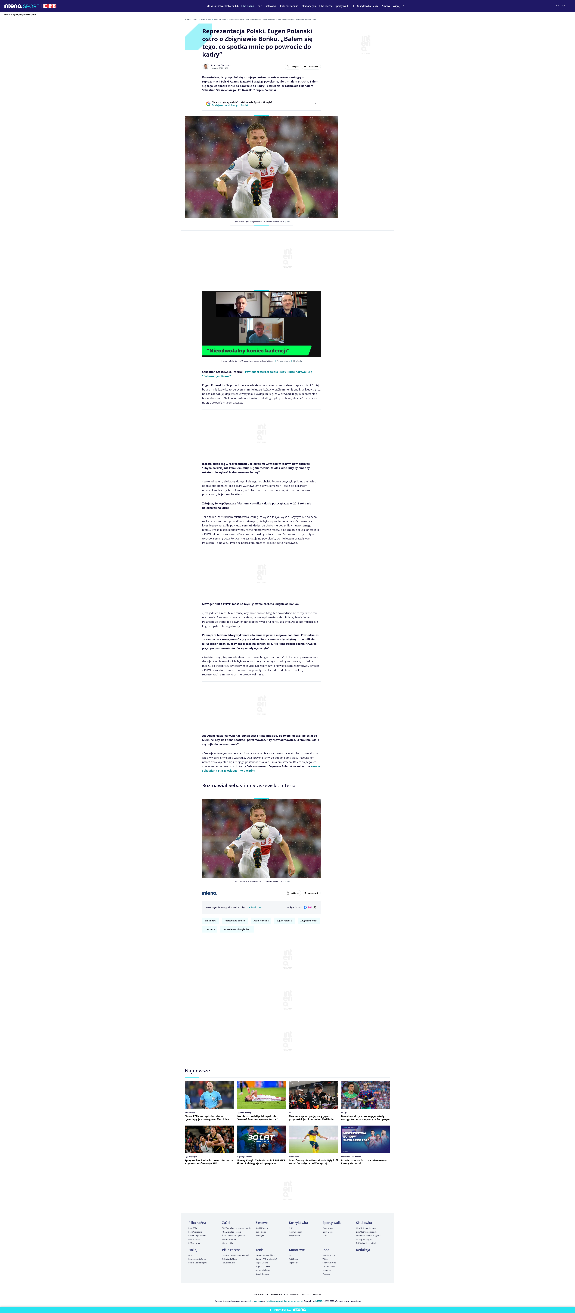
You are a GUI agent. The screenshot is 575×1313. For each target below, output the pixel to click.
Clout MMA (327, 1231)
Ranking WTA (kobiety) (265, 1255)
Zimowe (261, 1222)
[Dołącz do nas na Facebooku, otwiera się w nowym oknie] (305, 907)
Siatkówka (364, 1222)
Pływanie (326, 1274)
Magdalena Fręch (262, 1266)
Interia (188, 19)
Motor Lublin (227, 1243)
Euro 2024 (192, 1228)
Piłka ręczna (231, 1249)
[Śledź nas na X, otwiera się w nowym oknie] (314, 907)
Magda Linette (261, 1262)
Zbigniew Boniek (308, 920)
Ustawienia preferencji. (293, 1301)
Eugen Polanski (284, 920)
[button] (247, 6)
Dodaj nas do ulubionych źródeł (242, 105)
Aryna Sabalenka (262, 1270)
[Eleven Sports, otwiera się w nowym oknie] (49, 6)
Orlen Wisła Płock (229, 1259)
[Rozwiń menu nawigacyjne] (570, 6)
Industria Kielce (228, 1262)
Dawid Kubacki (261, 1228)
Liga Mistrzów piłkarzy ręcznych (235, 1255)
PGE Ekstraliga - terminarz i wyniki (236, 1228)
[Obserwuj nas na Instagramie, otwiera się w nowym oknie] (310, 907)
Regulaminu (255, 1301)
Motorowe (297, 1249)
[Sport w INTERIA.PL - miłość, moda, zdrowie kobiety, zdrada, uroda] (31, 6)
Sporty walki (332, 1222)
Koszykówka (298, 1222)
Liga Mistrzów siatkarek (366, 1231)
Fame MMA (328, 1228)
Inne (326, 1249)
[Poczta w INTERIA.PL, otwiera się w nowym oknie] (564, 6)
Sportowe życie (329, 1262)
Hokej (192, 1249)
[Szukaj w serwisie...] (558, 6)
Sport (195, 19)
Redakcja (363, 1249)
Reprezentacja (220, 19)
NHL (190, 1255)
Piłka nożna (206, 19)
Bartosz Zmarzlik (229, 1239)
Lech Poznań (194, 1239)
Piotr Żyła (259, 1235)
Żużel (226, 1222)
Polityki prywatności (274, 1301)
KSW (325, 1235)
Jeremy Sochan (295, 1231)
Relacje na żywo (329, 1255)
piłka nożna (211, 920)
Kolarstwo (327, 1270)
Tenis (259, 1249)
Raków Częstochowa (197, 1235)
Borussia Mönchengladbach (237, 929)
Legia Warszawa (195, 1231)
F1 (290, 1255)
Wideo (325, 1259)
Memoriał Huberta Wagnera (368, 1235)
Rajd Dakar (293, 1259)
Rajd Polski (293, 1262)
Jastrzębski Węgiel (364, 1239)
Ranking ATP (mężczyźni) (266, 1259)
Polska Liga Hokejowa (197, 1262)
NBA (291, 1228)
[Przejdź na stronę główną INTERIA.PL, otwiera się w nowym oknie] (13, 6)
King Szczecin (294, 1235)
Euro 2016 (210, 929)
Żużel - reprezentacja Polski (233, 1235)
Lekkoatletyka (329, 1266)
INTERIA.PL (320, 1301)
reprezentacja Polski (235, 920)
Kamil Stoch (260, 1231)
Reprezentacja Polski (197, 1259)
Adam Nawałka (261, 920)
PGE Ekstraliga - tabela (231, 1231)
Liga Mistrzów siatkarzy (366, 1228)
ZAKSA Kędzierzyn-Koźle (366, 1243)
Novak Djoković (262, 1274)
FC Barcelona (194, 1243)
